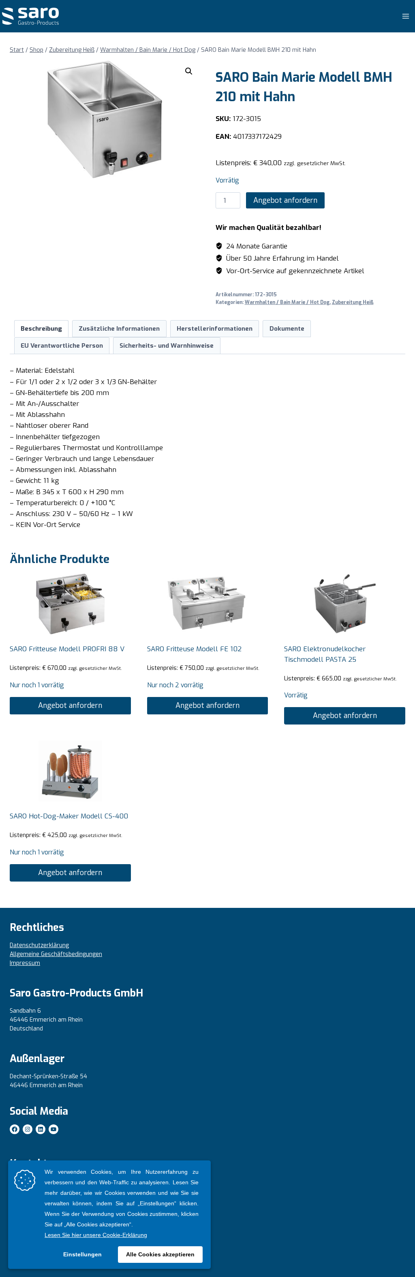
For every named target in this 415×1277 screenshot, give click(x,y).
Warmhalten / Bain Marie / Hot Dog (287, 302)
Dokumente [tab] (287, 329)
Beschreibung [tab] (41, 329)
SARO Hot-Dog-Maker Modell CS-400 (69, 816)
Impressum (25, 963)
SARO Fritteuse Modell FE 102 (194, 649)
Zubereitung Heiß (353, 302)
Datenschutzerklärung (39, 945)
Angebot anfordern (285, 200)
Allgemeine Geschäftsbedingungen (56, 954)
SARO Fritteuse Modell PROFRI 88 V (67, 649)
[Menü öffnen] (405, 16)
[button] (189, 71)
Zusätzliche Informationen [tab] (119, 329)
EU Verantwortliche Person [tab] (62, 346)
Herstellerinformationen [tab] (214, 329)
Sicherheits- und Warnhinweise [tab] (167, 346)
